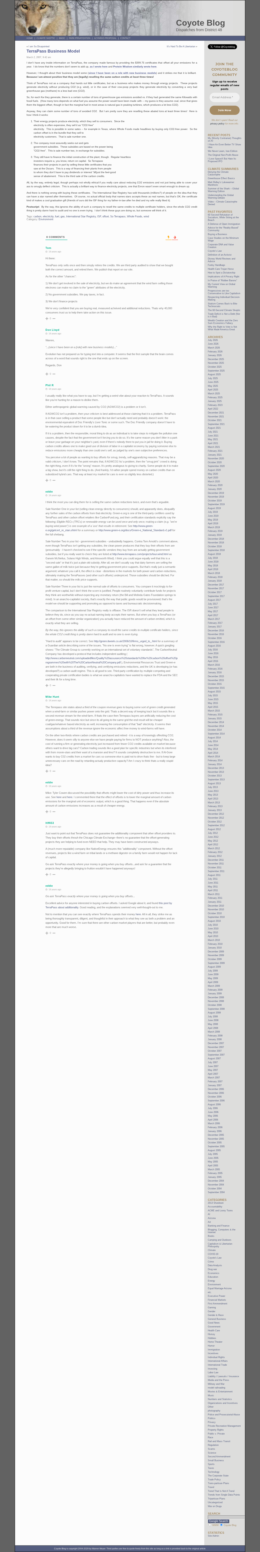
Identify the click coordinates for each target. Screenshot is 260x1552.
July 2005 (213, 1154)
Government (214, 1326)
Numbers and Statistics (220, 1399)
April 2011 (213, 890)
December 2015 (216, 676)
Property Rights (216, 1429)
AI (209, 1214)
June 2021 (213, 435)
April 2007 (213, 1074)
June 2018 (213, 561)
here (59, 797)
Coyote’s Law (215, 251)
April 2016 (213, 661)
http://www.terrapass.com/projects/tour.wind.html (140, 554)
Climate (212, 1250)
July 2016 (213, 649)
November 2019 (216, 496)
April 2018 (213, 569)
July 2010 (213, 925)
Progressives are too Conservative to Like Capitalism (224, 292)
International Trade (217, 1365)
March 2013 (214, 802)
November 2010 (216, 909)
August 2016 (214, 645)
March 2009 (214, 986)
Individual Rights (216, 1357)
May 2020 (213, 474)
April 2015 (213, 707)
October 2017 (215, 592)
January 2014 (215, 764)
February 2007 (215, 1081)
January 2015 (215, 718)
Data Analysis (215, 1265)
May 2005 (213, 1161)
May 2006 (213, 1115)
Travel (211, 1487)
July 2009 (213, 970)
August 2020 (214, 470)
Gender (211, 1311)
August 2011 (214, 875)
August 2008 (214, 1012)
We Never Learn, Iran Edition (222, 151)
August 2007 (214, 1058)
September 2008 (216, 1009)
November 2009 (216, 955)
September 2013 (216, 779)
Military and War (216, 1384)
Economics (213, 1273)
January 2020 (215, 489)
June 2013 (213, 791)
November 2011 (216, 863)
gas (62, 216)
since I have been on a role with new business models (122, 73)
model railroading (216, 1387)
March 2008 (214, 1031)
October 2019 (215, 500)
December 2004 (216, 1180)
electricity (48, 216)
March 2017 (214, 619)
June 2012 (213, 837)
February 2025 (215, 397)
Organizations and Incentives (223, 1403)
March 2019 (214, 527)
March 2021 (214, 447)
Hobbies (212, 1338)
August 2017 (214, 600)
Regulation (213, 1445)
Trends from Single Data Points (224, 1494)
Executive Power (216, 1296)
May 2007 (213, 1070)
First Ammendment (217, 1303)
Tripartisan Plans (216, 1498)
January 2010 (215, 947)
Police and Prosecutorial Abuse (224, 1414)
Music (211, 1395)
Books (211, 1236)
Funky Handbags (216, 265)
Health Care (214, 1330)
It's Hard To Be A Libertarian (181, 46)
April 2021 (213, 443)
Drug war (212, 1269)
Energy (211, 1280)
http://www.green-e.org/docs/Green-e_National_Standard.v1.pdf (135, 530)
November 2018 (216, 542)
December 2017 (216, 584)
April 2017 (213, 615)
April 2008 (213, 1028)
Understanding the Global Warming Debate (221, 196)
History (211, 1334)
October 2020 (215, 462)
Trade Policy (214, 1479)
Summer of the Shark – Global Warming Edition (223, 190)
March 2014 (214, 756)
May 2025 (213, 386)
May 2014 (213, 749)
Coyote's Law (214, 1257)
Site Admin (213, 1535)
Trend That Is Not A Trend (221, 1491)
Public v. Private (216, 1433)
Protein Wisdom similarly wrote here (135, 66)
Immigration (214, 1349)
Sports (211, 1464)
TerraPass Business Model (53, 51)
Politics (211, 1418)
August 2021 (214, 428)
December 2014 (216, 722)
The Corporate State (218, 1475)
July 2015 (213, 695)
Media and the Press (218, 1380)
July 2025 (213, 378)
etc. (210, 1292)
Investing (212, 1368)
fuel (57, 216)
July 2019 (213, 512)
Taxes (211, 1468)
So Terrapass (118, 216)
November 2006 (216, 1093)
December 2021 (216, 412)
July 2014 (213, 741)
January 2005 (215, 1177)
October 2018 (215, 546)
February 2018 (215, 577)
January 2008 (215, 1039)
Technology (213, 1472)
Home (30, 38)
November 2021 (216, 416)
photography (214, 1410)
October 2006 (215, 1096)
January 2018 (215, 580)
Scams (211, 1449)
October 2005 (215, 1142)
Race (210, 1437)
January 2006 (215, 1131)
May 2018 (213, 565)
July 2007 (213, 1062)
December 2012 (216, 814)
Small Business (216, 1460)
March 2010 (214, 940)
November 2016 (216, 634)
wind (146, 216)
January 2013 (215, 810)
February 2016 (215, 668)
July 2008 (213, 1016)
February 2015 (215, 714)
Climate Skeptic (46, 38)
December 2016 (216, 630)
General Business (217, 1319)
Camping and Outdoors (219, 1240)
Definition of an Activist (220, 254)
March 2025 (214, 393)
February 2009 (215, 989)
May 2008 (213, 1024)
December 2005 (216, 1135)
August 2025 (214, 374)
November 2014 (216, 726)
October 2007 (215, 1051)
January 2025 (215, 401)
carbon (37, 216)
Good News (214, 1322)
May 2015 (213, 703)
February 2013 (215, 806)
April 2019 (213, 523)
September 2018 (216, 550)
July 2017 (213, 603)
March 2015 (214, 710)
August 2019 (214, 508)
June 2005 (213, 1158)
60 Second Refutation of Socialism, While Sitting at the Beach (223, 217)
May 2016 (213, 657)
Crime (211, 1261)
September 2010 (216, 917)
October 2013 (215, 775)
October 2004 (215, 1188)
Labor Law (213, 1372)
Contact (125, 38)
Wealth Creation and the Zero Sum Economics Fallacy (223, 321)
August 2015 (214, 691)
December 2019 (216, 493)
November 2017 (216, 588)
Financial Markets (217, 1300)
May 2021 (213, 439)
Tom (48, 247)
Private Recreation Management (224, 1426)
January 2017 (215, 626)
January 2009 (215, 993)
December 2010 (216, 905)
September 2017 (216, 596)
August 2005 (214, 1150)
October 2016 (215, 638)
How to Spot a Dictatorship (221, 272)
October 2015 (215, 684)
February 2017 (215, 623)
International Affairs (218, 1361)
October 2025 (215, 366)
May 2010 (213, 932)
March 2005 (214, 1169)
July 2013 (213, 787)
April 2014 (213, 752)
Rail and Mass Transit (219, 1441)
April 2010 (213, 936)
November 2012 (216, 817)
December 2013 (216, 768)
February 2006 (215, 1127)
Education (213, 1277)
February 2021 (215, 451)
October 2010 (215, 913)
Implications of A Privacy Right (223, 276)
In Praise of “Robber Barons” (222, 280)
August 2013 (214, 783)
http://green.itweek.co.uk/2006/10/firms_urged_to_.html (125, 641)
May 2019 (213, 519)
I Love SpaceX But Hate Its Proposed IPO (222, 160)
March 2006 (214, 1123)
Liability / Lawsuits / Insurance (223, 1376)
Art (209, 1222)
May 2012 (213, 840)
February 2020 (215, 485)
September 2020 (216, 466)
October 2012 (215, 821)
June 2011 (213, 882)
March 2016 (214, 665)
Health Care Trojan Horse (221, 269)
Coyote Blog (200, 22)
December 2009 (216, 951)
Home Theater (215, 1342)
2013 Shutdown (216, 1203)
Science (212, 1452)
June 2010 (213, 928)
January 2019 (215, 535)
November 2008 (216, 1001)
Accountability (215, 1206)
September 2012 (216, 825)
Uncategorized (215, 1502)
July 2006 (213, 1108)
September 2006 (216, 1100)
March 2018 (214, 573)
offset (105, 216)
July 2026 (213, 340)
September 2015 (216, 688)
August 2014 (214, 737)
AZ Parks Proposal (105, 38)
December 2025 (216, 359)
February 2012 (215, 852)
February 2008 (215, 1035)
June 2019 (213, 516)
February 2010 (215, 944)
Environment (46, 219)
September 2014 (216, 733)
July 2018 (213, 558)
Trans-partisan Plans (218, 1483)
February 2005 (215, 1173)
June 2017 (213, 607)
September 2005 (216, 1146)
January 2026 (215, 355)
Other (210, 1406)
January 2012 (215, 856)
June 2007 (213, 1066)
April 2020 (213, 477)
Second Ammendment (219, 1456)
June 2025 (213, 382)
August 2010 (214, 921)
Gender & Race (216, 1315)
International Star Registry (81, 216)
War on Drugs (215, 1506)
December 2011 (216, 860)
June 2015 (213, 699)
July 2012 (213, 833)
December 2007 (216, 1043)
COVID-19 (213, 1254)
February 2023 (215, 405)
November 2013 (216, 772)
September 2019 (216, 504)
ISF (99, 216)
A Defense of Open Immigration (224, 224)
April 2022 (213, 408)
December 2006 (216, 1089)
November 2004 (216, 1184)
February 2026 (215, 351)
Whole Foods (134, 216)
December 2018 (216, 539)
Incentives (213, 1353)
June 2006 (213, 1112)
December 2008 (216, 997)
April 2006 (213, 1119)
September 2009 (216, 963)
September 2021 (216, 424)
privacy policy (217, 123)
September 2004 (216, 1192)
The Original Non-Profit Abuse (223, 155)
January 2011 (214, 902)
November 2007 (216, 1047)
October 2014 (215, 729)
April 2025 (213, 389)
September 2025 (216, 370)
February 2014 (215, 760)
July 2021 (213, 431)
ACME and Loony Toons (220, 1210)
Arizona (212, 1218)
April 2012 (213, 844)
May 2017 (213, 611)
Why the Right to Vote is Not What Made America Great (222, 328)
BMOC (62, 38)
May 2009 (213, 978)
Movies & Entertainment (220, 1391)
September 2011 (216, 871)
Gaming (212, 1307)
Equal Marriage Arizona (220, 1288)
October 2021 (215, 420)
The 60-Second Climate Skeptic (224, 310)
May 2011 (213, 886)
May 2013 (213, 794)
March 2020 (214, 481)
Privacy (212, 1422)
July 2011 (213, 879)
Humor (211, 1345)
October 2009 (215, 959)
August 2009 (214, 966)
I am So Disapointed (38, 46)
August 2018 (214, 554)
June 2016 (213, 653)
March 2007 (214, 1077)
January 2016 (215, 672)
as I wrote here (99, 66)
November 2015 (216, 680)
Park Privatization (79, 38)
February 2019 (215, 531)
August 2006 (214, 1104)
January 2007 (215, 1085)
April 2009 (213, 982)
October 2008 (215, 1005)
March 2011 (214, 894)
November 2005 (216, 1138)
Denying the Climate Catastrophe (218, 173)
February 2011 (215, 898)
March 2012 (214, 848)
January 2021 (215, 454)
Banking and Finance (218, 1225)
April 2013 (213, 798)
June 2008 (213, 1020)
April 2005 (213, 1165)
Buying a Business (217, 234)
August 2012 (214, 829)
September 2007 (216, 1054)
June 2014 (213, 745)
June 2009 (213, 974)
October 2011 (214, 867)
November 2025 (216, 363)
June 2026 (213, 343)
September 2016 (216, 642)
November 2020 (216, 458)
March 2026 (214, 347)
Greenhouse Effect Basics (221, 178)
